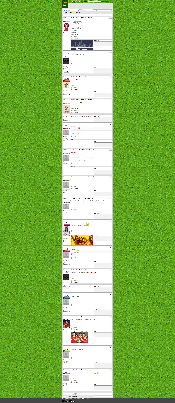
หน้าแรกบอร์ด (75, 12)
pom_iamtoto (66, 318)
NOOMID (66, 295)
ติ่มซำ (71, 113)
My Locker (97, 40)
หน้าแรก (63, 398)
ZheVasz (66, 178)
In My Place (66, 248)
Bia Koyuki (66, 199)
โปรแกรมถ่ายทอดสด (69, 398)
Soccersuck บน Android (76, 34)
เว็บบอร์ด (80, 398)
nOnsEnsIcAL (66, 348)
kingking (66, 100)
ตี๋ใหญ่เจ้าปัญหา (66, 78)
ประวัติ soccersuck (84, 398)
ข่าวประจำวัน (79, 12)
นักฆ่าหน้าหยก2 (73, 166)
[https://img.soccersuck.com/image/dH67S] (82, 244)
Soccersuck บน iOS (76, 207)
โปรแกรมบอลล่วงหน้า (76, 398)
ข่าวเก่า (66, 398)
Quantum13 (66, 371)
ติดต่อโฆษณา (88, 398)
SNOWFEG (76, 166)
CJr (66, 222)
